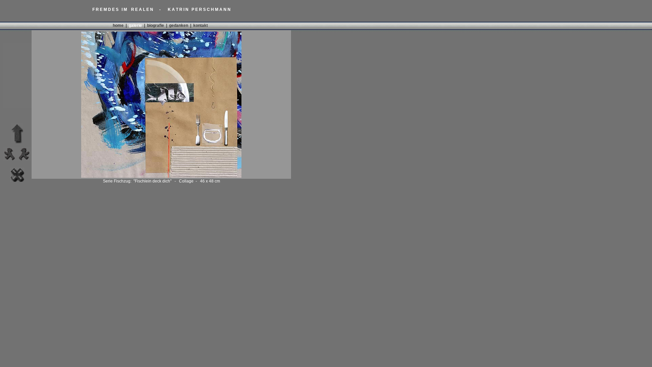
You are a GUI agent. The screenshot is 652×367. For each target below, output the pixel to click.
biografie (155, 25)
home (118, 25)
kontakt (200, 25)
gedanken (178, 25)
